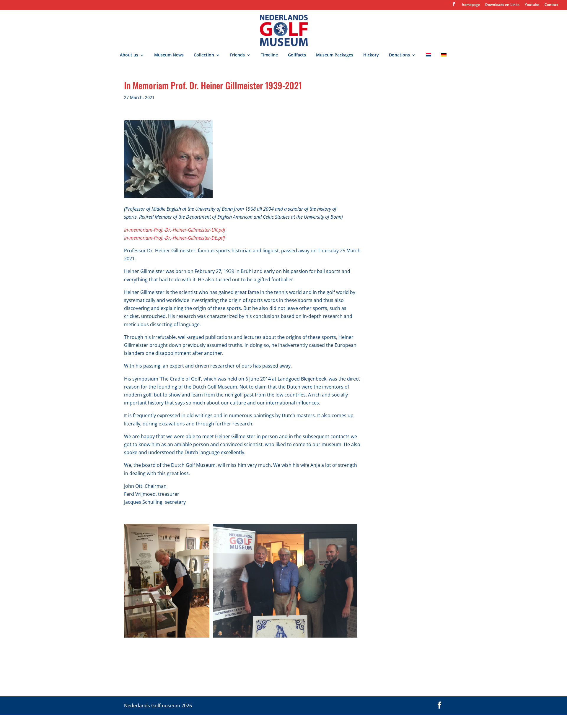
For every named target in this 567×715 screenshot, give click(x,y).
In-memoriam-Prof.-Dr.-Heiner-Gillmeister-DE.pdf (174, 238)
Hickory (371, 55)
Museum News (169, 55)
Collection (204, 55)
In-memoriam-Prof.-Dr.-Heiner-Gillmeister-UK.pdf (174, 230)
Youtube (532, 5)
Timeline (269, 55)
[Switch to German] (444, 58)
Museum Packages (334, 55)
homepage (471, 5)
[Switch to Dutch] (428, 58)
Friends (237, 55)
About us (129, 55)
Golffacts (297, 55)
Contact (551, 5)
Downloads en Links (502, 5)
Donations (399, 55)
